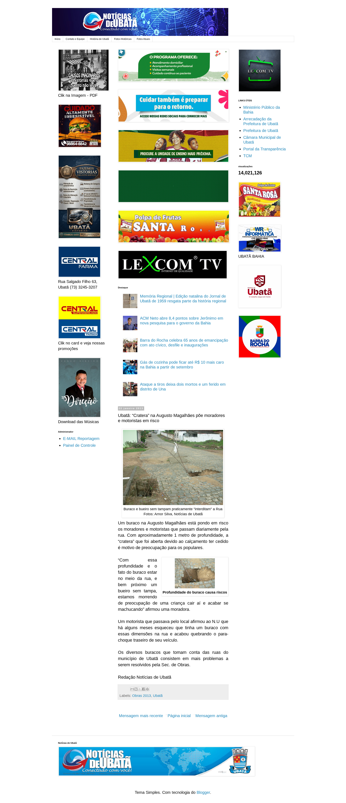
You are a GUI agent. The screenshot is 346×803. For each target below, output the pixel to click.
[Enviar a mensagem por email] (132, 689)
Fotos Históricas (123, 39)
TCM (247, 156)
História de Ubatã (99, 39)
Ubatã (158, 696)
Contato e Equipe (75, 39)
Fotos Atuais (143, 39)
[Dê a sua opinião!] (136, 689)
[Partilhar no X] (140, 689)
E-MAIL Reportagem (81, 438)
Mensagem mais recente (141, 715)
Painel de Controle (79, 445)
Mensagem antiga (211, 715)
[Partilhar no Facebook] (144, 689)
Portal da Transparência (264, 149)
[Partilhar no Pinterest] (147, 689)
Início (57, 39)
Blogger (203, 792)
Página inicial (179, 715)
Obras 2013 (141, 696)
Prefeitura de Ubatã (260, 130)
